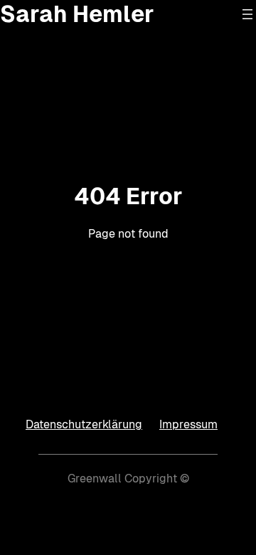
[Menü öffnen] (247, 14)
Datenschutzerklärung (84, 424)
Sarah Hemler (77, 14)
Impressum (188, 424)
